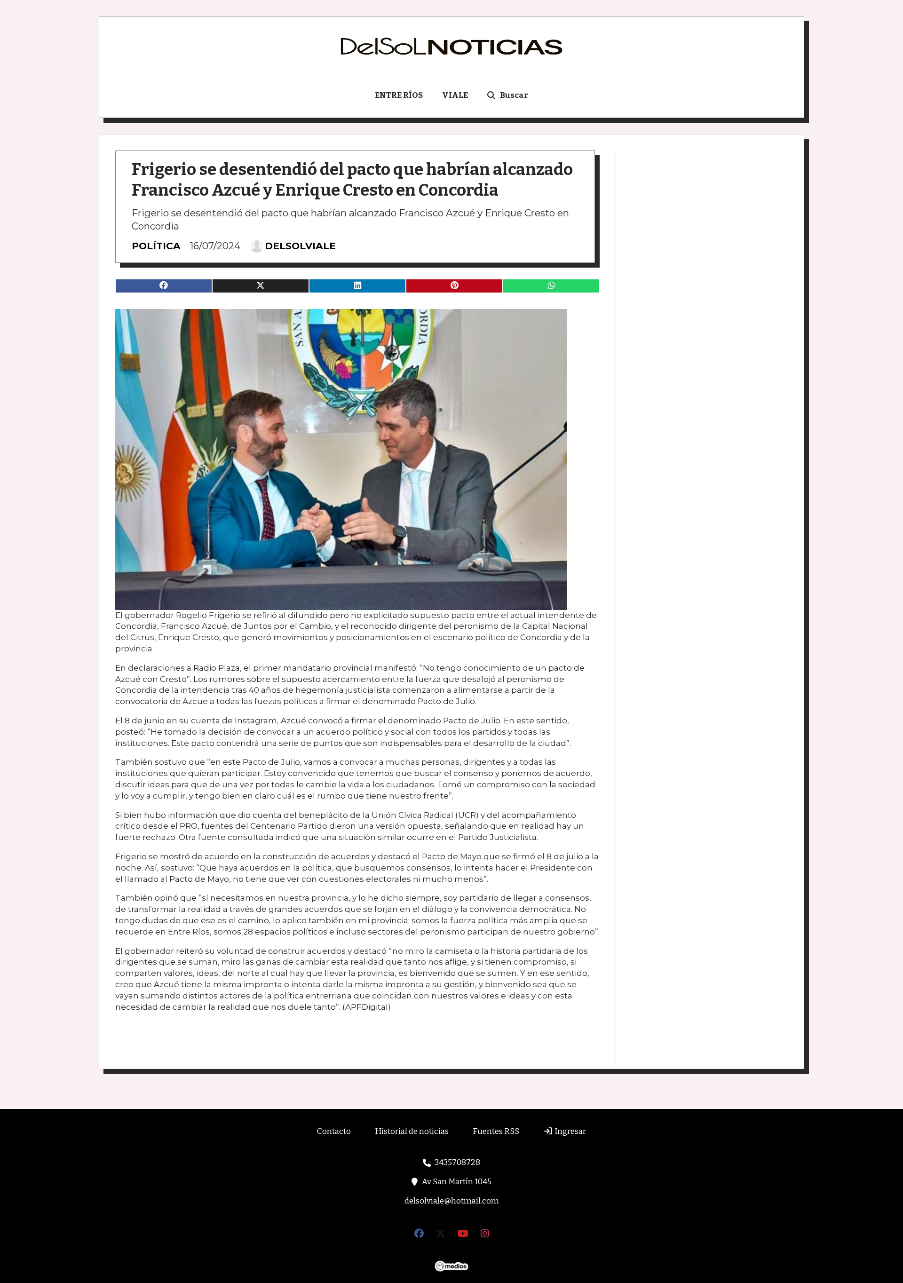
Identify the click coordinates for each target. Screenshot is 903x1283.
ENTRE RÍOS (399, 95)
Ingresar (569, 1131)
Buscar (514, 95)
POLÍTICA (156, 246)
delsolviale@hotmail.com (451, 1201)
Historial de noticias (412, 1131)
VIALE (455, 95)
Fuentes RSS (496, 1131)
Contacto (334, 1131)
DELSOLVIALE (300, 246)
